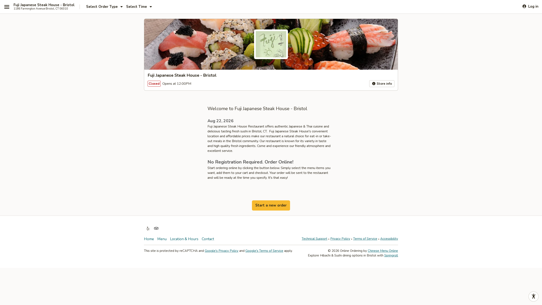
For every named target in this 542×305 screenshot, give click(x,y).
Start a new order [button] (271, 205)
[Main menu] (7, 7)
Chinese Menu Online (383, 251)
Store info (384, 84)
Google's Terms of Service (264, 251)
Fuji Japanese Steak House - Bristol (44, 5)
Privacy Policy (340, 239)
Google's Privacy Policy (221, 251)
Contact (208, 239)
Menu (162, 239)
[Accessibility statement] (533, 296)
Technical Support (314, 239)
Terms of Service (365, 239)
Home (149, 239)
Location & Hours (184, 239)
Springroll (391, 255)
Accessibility (389, 239)
